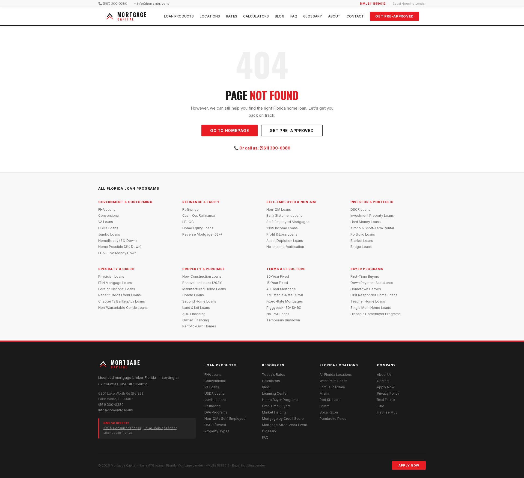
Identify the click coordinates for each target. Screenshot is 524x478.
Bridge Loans (361, 247)
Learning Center (275, 393)
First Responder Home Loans (373, 295)
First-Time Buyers (364, 276)
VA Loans (105, 222)
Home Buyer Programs (280, 400)
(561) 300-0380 (111, 405)
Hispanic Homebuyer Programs (375, 314)
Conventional (109, 215)
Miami (324, 393)
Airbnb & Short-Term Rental (372, 228)
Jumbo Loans (109, 234)
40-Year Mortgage (281, 289)
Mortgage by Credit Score (283, 419)
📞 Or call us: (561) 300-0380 (262, 148)
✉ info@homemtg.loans (151, 3)
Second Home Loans (199, 301)
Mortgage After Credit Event (284, 425)
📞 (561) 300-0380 (112, 3)
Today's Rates (273, 375)
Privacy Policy (388, 393)
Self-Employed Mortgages (287, 222)
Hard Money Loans (365, 222)
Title (380, 406)
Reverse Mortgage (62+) (202, 234)
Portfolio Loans (362, 234)
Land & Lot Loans (196, 308)
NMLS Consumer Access (122, 428)
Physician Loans (111, 276)
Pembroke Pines (333, 419)
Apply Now (385, 387)
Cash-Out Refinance (198, 215)
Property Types (217, 431)
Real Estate (386, 400)
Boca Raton (329, 412)
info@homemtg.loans (115, 410)
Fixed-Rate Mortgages (284, 301)
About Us (384, 375)
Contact (355, 16)
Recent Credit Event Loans (119, 295)
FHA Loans (106, 209)
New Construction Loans (202, 276)
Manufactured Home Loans (204, 289)
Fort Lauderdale (332, 387)
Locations (210, 16)
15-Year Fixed (277, 283)
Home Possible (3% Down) (119, 247)
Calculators (256, 16)
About (334, 16)
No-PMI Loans (277, 314)
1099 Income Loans (282, 228)
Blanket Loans (361, 241)
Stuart (324, 406)
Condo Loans (193, 295)
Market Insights (274, 412)
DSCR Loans (360, 209)
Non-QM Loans (278, 209)
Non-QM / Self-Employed (225, 419)
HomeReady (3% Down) (117, 241)
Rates (231, 16)
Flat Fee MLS (387, 412)
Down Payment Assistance (371, 283)
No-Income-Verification (285, 247)
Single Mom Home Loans (370, 308)
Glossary (312, 16)
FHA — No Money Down (117, 253)
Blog (279, 16)
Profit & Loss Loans (281, 234)
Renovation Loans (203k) (202, 283)
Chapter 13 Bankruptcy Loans (121, 301)
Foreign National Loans (116, 289)
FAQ (293, 16)
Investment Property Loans (372, 215)
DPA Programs (215, 412)
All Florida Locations (336, 375)
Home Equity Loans (197, 228)
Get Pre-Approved (394, 16)
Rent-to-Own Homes (199, 326)
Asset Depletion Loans (284, 241)
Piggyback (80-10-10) (283, 308)
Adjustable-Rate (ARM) (284, 295)
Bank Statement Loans (284, 215)
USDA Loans (108, 228)
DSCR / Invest (215, 425)
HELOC (188, 222)
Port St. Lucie (330, 400)
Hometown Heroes (365, 289)
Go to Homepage (229, 130)
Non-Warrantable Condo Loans (123, 308)
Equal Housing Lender (160, 428)
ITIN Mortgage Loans (115, 283)
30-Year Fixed (277, 276)
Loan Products (179, 16)
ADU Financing (194, 314)
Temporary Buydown (283, 320)
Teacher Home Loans (367, 301)
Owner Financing (195, 320)
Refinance (190, 209)
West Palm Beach (333, 381)
